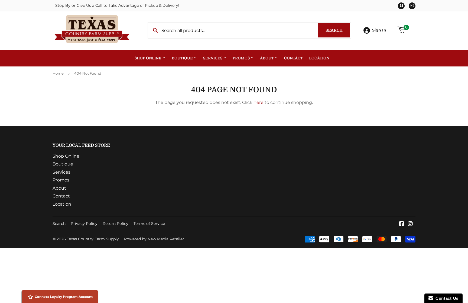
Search (338, 30)
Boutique (183, 58)
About (267, 58)
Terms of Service (149, 223)
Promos (242, 58)
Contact (293, 58)
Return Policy (115, 223)
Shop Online (148, 58)
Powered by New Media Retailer (154, 239)
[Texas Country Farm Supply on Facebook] (401, 224)
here (258, 102)
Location (319, 58)
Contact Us (446, 298)
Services (213, 58)
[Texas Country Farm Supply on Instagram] (410, 224)
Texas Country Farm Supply (93, 239)
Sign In (379, 30)
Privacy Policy (84, 223)
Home (58, 73)
